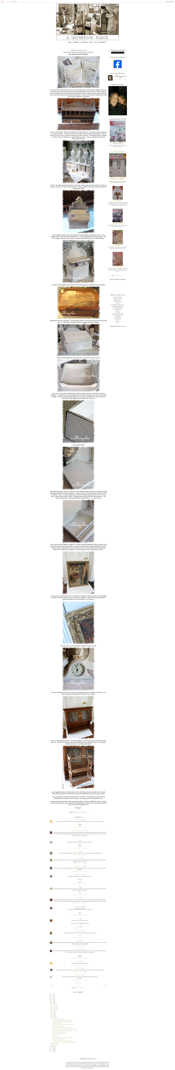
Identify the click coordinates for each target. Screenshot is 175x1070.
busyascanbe (78, 961)
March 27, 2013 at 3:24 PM (80, 965)
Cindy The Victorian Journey (78, 866)
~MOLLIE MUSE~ (55, 1035)
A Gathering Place (118, 59)
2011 (52, 1048)
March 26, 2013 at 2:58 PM (80, 863)
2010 (52, 1049)
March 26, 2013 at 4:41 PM (80, 894)
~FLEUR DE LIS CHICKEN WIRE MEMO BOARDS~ (62, 1027)
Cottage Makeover (76, 812)
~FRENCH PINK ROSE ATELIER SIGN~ (59, 1032)
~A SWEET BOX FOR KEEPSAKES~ (59, 1033)
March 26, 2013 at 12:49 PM (80, 837)
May (53, 1014)
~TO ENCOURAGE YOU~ (57, 1023)
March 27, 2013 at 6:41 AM (80, 945)
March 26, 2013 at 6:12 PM (80, 903)
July (53, 1011)
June (53, 1013)
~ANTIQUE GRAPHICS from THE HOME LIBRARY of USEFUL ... (64, 1042)
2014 (52, 1001)
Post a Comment (78, 983)
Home (78, 985)
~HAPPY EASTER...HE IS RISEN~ (58, 1019)
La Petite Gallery (79, 968)
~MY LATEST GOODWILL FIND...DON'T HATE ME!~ (62, 1020)
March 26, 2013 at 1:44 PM (80, 848)
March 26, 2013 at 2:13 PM (80, 854)
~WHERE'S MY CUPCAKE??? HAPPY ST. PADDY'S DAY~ (63, 1029)
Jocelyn (78, 851)
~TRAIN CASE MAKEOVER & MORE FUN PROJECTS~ (62, 1037)
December (54, 1004)
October (54, 1007)
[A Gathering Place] (118, 67)
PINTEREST (102, 42)
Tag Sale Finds (84, 812)
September (54, 1008)
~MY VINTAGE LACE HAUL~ (57, 1026)
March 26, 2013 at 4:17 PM (80, 883)
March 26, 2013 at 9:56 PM (80, 927)
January (53, 1045)
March (53, 1017)
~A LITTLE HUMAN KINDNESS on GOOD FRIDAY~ (62, 1021)
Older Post (105, 985)
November (54, 1005)
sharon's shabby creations (78, 874)
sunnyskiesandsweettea (78, 819)
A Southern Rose (79, 948)
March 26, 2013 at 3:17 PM (80, 871)
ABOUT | (70, 42)
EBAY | (92, 42)
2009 (52, 1051)
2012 (52, 1046)
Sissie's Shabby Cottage (78, 906)
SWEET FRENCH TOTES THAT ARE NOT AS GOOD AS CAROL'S (64, 1030)
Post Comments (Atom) (81, 987)
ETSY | (96, 42)
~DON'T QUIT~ (55, 1036)
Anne (79, 886)
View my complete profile (120, 79)
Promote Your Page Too (118, 69)
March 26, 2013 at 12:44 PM (80, 827)
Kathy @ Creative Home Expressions (79, 830)
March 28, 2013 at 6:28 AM (80, 971)
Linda (79, 918)
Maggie (78, 897)
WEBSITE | (77, 42)
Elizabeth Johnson (78, 974)
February (54, 1043)
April (53, 1016)
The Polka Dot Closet (79, 931)
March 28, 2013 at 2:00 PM (80, 980)
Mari (79, 840)
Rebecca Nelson (121, 75)
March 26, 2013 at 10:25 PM (80, 937)
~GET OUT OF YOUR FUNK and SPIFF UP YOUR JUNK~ (62, 1024)
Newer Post (52, 985)
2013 (52, 1003)
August (53, 1010)
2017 (52, 997)
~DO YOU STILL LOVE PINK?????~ (59, 1039)
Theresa (78, 940)
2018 (52, 995)
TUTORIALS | (85, 42)
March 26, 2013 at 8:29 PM (80, 915)
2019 (52, 994)
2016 (52, 998)
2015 (52, 1000)
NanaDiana (79, 858)
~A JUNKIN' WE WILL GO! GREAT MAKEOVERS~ (61, 1040)
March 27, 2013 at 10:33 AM (80, 958)
